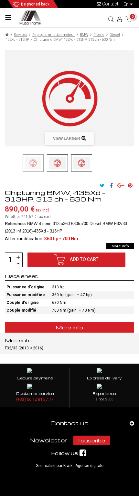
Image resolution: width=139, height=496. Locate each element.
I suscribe (91, 440)
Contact (109, 4)
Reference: (15, 223)
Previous (19, 163)
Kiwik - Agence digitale (83, 465)
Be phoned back (35, 4)
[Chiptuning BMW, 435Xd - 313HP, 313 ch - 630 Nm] (33, 162)
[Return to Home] (7, 35)
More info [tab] (69, 327)
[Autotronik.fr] (31, 17)
